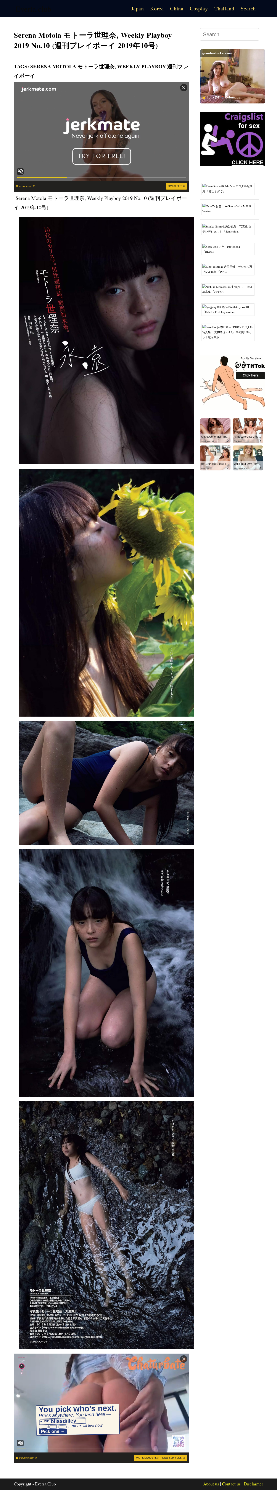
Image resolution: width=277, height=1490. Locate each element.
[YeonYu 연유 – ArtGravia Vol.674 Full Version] (229, 208)
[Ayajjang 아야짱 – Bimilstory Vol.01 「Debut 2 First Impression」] (229, 309)
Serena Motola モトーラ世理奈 (72, 66)
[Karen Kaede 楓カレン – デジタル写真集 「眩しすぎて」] (229, 188)
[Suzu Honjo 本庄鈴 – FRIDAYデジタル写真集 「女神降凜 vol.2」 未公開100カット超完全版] (229, 332)
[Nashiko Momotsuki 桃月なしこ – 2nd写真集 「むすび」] (229, 289)
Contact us (231, 1484)
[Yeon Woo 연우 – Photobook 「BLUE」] (229, 249)
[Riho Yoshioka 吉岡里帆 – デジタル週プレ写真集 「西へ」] (229, 269)
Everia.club (33, 8)
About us (211, 1484)
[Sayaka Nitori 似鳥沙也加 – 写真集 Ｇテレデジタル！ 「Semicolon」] (229, 229)
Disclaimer (253, 1484)
